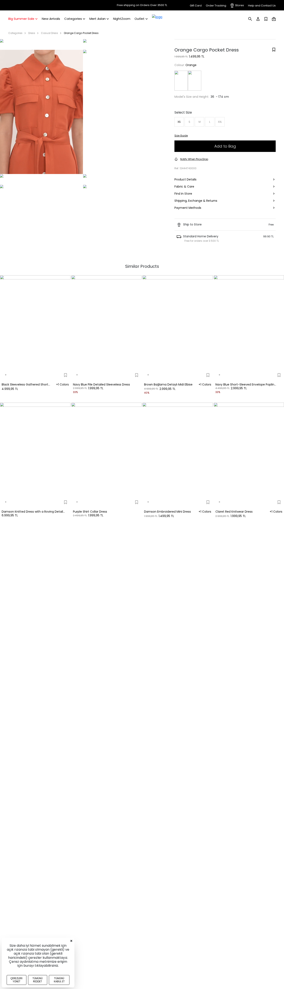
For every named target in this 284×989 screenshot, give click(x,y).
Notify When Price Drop (194, 159)
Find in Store (183, 194)
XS (179, 122)
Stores (239, 5)
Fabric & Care (184, 186)
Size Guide (181, 135)
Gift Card (196, 6)
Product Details (185, 179)
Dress (31, 33)
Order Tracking (216, 6)
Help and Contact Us (262, 6)
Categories (15, 33)
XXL (220, 122)
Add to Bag (225, 146)
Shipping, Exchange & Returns (195, 201)
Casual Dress (49, 33)
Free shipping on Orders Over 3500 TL (142, 5)
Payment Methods (187, 208)
